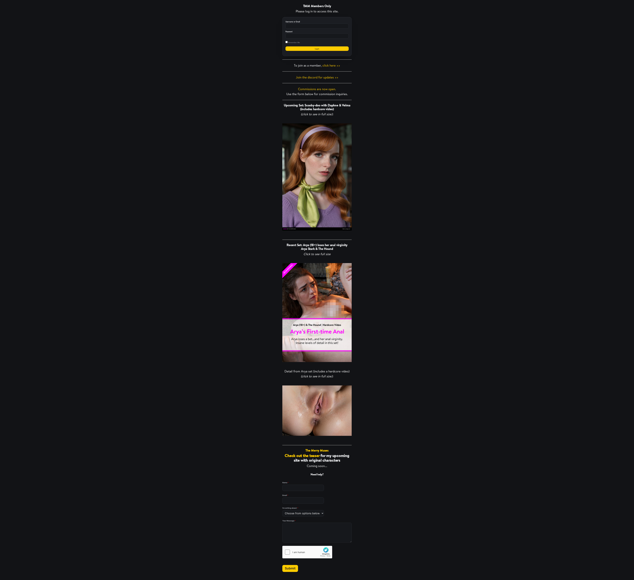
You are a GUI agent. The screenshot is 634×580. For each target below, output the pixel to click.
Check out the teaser (302, 455)
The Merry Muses (317, 450)
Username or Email (292, 21)
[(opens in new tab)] (317, 176)
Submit (290, 568)
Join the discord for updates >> (317, 77)
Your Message (289, 521)
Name (285, 483)
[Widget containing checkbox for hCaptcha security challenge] (307, 552)
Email (285, 495)
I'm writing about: (290, 508)
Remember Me (294, 42)
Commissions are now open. (317, 89)
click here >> (331, 65)
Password (288, 31)
